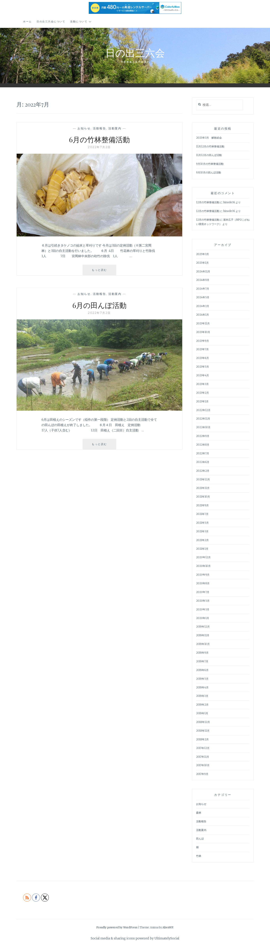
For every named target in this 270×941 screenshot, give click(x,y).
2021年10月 (203, 496)
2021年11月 (203, 488)
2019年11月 (202, 635)
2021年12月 (203, 479)
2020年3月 (202, 609)
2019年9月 (202, 652)
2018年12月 (203, 722)
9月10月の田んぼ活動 (208, 172)
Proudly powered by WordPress (116, 927)
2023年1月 (202, 401)
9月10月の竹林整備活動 (210, 164)
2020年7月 (202, 592)
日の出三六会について (51, 21)
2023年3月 (202, 384)
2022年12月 (203, 410)
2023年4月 (202, 375)
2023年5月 (202, 366)
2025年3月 (202, 254)
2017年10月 (203, 765)
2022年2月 (202, 470)
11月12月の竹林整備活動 (210, 146)
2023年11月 (203, 323)
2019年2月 (202, 704)
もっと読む (101, 271)
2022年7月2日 (99, 147)
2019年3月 (202, 696)
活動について (78, 21)
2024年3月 (202, 306)
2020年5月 (203, 600)
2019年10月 (203, 644)
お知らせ (84, 128)
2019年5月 (202, 678)
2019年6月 (202, 670)
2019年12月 (203, 626)
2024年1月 (202, 314)
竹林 (198, 856)
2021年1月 (202, 548)
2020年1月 (202, 618)
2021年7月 (202, 514)
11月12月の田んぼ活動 (209, 155)
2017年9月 (202, 774)
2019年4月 (202, 687)
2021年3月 (202, 531)
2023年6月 (202, 358)
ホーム (27, 21)
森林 (198, 812)
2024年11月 (203, 271)
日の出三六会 (135, 52)
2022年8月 (202, 444)
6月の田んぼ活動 (99, 305)
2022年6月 (202, 462)
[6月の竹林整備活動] (99, 235)
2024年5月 (202, 297)
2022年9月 (202, 436)
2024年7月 (202, 288)
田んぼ (200, 838)
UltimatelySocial (166, 938)
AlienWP (167, 927)
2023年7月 (202, 349)
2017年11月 (202, 756)
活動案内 (114, 128)
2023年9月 (202, 341)
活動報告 (99, 128)
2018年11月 (203, 730)
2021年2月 (202, 540)
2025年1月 (202, 262)
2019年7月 (202, 661)
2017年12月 (203, 748)
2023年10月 (203, 332)
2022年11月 (203, 418)
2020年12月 (203, 557)
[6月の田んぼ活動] (99, 409)
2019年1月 (202, 713)
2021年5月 (202, 522)
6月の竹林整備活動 (99, 139)
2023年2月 (202, 392)
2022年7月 (202, 453)
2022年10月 (203, 427)
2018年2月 (202, 739)
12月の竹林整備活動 (207, 202)
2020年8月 (203, 583)
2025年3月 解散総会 (209, 137)
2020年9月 (203, 574)
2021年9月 (202, 505)
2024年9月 (202, 280)
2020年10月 (203, 566)
